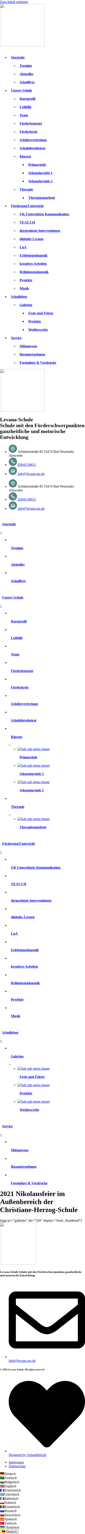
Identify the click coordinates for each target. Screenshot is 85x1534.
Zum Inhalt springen (14, 2)
